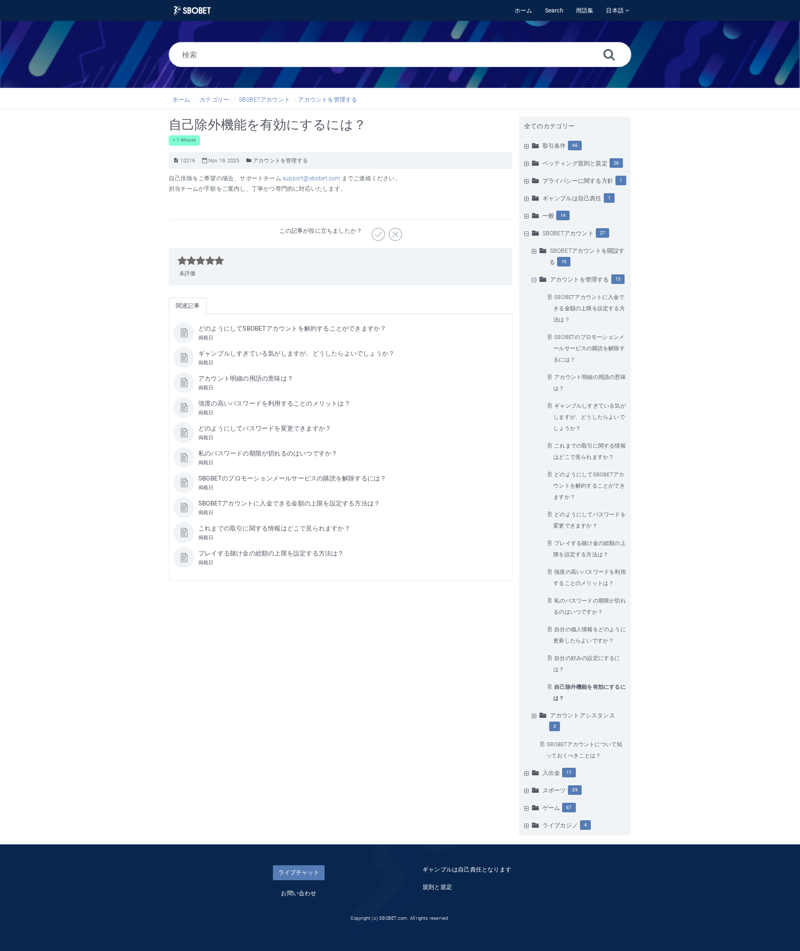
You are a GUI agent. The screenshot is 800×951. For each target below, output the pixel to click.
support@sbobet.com (311, 178)
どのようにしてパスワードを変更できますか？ (264, 428)
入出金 (551, 772)
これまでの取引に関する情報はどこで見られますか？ (274, 528)
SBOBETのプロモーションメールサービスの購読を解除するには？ (589, 348)
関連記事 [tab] (188, 305)
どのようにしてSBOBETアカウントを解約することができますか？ (589, 485)
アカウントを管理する (327, 99)
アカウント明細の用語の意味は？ (245, 378)
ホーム (181, 99)
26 (616, 163)
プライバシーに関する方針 (577, 180)
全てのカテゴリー (549, 126)
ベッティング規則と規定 (575, 163)
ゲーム (551, 807)
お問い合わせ (298, 893)
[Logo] (192, 10)
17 (568, 772)
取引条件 (554, 145)
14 (562, 215)
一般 (548, 215)
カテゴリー (214, 99)
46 (574, 145)
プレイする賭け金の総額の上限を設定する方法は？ (271, 553)
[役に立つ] (377, 231)
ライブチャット (298, 872)
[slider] (201, 261)
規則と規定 (437, 887)
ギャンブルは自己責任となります (466, 869)
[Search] (609, 54)
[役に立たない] (394, 231)
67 (568, 807)
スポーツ (554, 790)
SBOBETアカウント (264, 99)
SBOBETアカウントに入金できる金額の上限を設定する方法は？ (589, 308)
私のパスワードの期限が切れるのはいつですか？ (268, 453)
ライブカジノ (560, 825)
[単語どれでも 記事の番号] (176, 160)
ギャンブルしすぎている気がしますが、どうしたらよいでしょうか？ (589, 417)
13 (617, 279)
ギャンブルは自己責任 (572, 198)
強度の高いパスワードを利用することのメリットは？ (274, 403)
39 (574, 790)
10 (563, 261)
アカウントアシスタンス (582, 715)
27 (602, 233)
